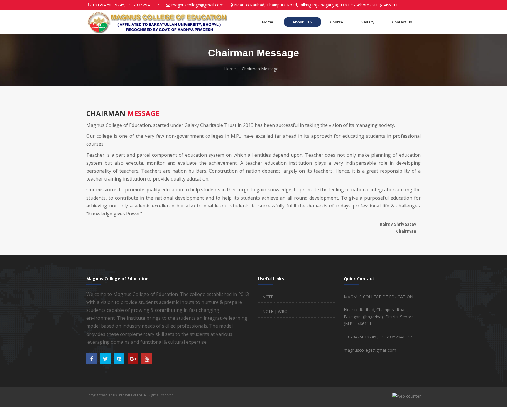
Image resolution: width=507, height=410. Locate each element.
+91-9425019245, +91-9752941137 (125, 5)
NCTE (267, 297)
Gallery (367, 22)
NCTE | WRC (274, 311)
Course (336, 22)
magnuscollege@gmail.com (197, 5)
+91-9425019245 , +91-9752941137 (378, 337)
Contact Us (402, 22)
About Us (301, 22)
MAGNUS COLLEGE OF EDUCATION (378, 297)
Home (267, 22)
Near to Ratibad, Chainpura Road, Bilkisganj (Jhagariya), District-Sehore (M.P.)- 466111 (316, 5)
